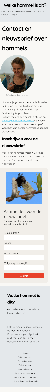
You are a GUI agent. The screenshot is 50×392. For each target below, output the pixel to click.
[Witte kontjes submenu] (31, 357)
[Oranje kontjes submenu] (31, 361)
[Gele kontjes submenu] (30, 365)
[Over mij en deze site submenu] (34, 373)
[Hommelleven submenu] (31, 369)
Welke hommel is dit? (25, 5)
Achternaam (11, 253)
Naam (7, 243)
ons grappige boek (28, 334)
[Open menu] (25, 18)
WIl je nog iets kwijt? (15, 263)
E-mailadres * (11, 232)
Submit (24, 275)
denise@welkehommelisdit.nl (18, 120)
